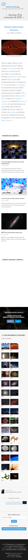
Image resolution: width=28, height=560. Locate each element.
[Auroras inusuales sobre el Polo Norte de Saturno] (5, 420)
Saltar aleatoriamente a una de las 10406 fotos (14, 528)
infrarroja (4, 85)
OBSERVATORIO (11, 7)
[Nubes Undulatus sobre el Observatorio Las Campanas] (5, 346)
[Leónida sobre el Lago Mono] (14, 411)
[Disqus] (14, 281)
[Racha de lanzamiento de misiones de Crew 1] (14, 355)
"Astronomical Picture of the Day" (16, 546)
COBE (23, 93)
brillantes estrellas (16, 76)
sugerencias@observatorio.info (14, 555)
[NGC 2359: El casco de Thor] (14, 430)
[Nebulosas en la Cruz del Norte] (14, 402)
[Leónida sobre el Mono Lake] (5, 411)
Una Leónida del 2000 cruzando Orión (14, 502)
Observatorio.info (11, 544)
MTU (15, 549)
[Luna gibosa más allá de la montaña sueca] (14, 365)
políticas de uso (22, 548)
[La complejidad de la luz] (14, 439)
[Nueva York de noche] (14, 476)
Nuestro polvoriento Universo (14, 28)
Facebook (10, 321)
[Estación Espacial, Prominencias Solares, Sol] (14, 346)
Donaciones (7, 553)
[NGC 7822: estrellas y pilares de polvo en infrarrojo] (5, 374)
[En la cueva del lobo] (5, 402)
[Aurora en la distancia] (14, 420)
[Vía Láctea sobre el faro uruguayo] (5, 365)
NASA (10, 548)
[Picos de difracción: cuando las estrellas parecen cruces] (14, 467)
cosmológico (20, 85)
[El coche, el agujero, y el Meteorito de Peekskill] (5, 430)
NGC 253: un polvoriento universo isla (11, 232)
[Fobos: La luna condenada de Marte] (5, 439)
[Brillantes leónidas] (5, 467)
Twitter (18, 321)
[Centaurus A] (5, 383)
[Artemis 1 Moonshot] (5, 355)
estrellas (12, 112)
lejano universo (6, 120)
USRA (25, 549)
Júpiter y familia (8, 490)
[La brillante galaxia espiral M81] (14, 383)
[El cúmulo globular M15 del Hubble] (5, 393)
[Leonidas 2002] (5, 448)
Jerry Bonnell (20, 549)
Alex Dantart (19, 556)
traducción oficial (20, 544)
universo (10, 68)
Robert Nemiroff (10, 549)
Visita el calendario (6, 338)
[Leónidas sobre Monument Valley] (14, 393)
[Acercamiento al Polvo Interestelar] (5, 476)
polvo (11, 79)
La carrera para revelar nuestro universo (12, 198)
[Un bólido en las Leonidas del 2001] (14, 448)
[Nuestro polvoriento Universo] (5, 458)
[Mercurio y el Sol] (14, 458)
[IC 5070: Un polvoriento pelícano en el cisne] (14, 374)
